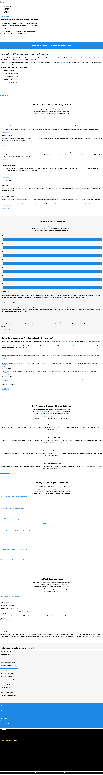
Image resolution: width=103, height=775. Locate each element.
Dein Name (3, 600)
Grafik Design (13, 241)
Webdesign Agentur (69, 341)
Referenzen (8, 6)
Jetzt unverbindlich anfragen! (6, 619)
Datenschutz (3, 613)
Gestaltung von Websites (62, 62)
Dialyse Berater (9, 278)
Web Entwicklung (12, 249)
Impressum (24, 773)
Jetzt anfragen (8, 12)
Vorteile (7, 8)
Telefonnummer (4, 607)
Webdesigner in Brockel (40, 411)
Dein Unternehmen (4, 602)
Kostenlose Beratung (5, 473)
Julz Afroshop (8, 286)
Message (2, 618)
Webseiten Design (38, 113)
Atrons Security (9, 246)
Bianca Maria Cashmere (12, 270)
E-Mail (2, 604)
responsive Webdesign (51, 526)
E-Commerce (6, 241)
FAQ (6, 11)
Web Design (18, 241)
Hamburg (37, 345)
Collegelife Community (11, 254)
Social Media (19, 257)
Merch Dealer (8, 238)
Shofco (5, 262)
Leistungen (7, 5)
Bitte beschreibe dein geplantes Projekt (10, 612)
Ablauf (6, 9)
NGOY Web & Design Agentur (14, 773)
